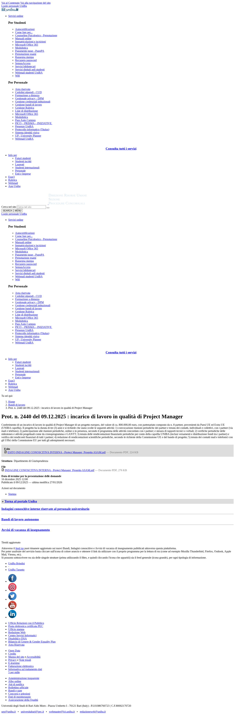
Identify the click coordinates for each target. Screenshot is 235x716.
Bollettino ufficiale (18, 687)
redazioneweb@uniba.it (93, 711)
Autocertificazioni (25, 29)
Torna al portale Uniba (20, 501)
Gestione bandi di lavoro (28, 104)
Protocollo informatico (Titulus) (32, 129)
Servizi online (15, 15)
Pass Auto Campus (25, 120)
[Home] (76, 203)
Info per (12, 155)
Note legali (25, 659)
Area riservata (22, 89)
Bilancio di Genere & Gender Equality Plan (32, 641)
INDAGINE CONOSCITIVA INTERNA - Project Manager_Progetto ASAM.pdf (49, 470)
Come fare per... (24, 32)
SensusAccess (22, 63)
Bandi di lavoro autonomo (20, 519)
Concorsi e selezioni (19, 693)
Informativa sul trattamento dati (25, 669)
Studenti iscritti (23, 161)
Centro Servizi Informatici (22, 635)
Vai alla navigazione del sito (35, 2)
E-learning (14, 663)
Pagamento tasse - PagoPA (29, 50)
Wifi (17, 75)
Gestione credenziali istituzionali (32, 101)
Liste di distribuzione (26, 110)
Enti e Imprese (23, 173)
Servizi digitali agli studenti (30, 69)
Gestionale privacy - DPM (29, 98)
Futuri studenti (23, 158)
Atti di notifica (16, 684)
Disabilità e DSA (17, 638)
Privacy (12, 659)
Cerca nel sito (8, 206)
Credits (12, 653)
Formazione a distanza (27, 95)
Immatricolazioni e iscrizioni (30, 41)
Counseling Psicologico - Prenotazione (36, 35)
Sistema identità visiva (27, 132)
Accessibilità (33, 656)
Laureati (19, 164)
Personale (20, 170)
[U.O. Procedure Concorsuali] (25, 203)
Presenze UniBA (24, 126)
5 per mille (14, 672)
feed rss (19, 548)
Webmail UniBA (24, 138)
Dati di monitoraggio (19, 696)
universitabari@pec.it (32, 711)
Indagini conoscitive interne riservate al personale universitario (45, 509)
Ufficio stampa (16, 629)
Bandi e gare (15, 690)
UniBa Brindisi (16, 563)
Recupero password (26, 60)
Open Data (14, 650)
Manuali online (23, 38)
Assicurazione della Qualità (23, 699)
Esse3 (11, 176)
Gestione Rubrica (24, 107)
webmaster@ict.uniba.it (62, 711)
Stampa (12, 494)
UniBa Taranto (16, 569)
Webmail (13, 183)
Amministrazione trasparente (23, 678)
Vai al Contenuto (10, 2)
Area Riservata (16, 644)
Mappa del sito (16, 656)
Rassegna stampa (24, 57)
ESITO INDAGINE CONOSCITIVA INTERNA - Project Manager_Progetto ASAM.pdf (57, 452)
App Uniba (14, 186)
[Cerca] (48, 207)
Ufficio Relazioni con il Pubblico (26, 623)
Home (11, 401)
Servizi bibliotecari (25, 66)
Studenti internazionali (27, 167)
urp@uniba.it (8, 711)
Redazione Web (16, 632)
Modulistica (21, 47)
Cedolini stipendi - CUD (28, 92)
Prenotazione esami (25, 54)
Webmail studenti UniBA (29, 72)
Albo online (14, 681)
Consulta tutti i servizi (121, 148)
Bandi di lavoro (16, 404)
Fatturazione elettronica (21, 666)
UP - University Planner (28, 135)
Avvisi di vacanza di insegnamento (25, 530)
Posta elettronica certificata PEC (25, 626)
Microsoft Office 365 (26, 44)
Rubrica (12, 179)
